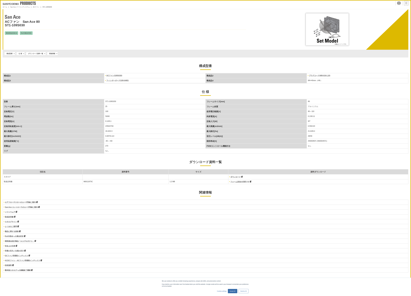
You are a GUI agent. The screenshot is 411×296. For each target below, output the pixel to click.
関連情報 (52, 53)
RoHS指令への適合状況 (14, 236)
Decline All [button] (243, 291)
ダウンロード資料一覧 (35, 53)
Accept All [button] (232, 291)
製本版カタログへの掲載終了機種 (18, 270)
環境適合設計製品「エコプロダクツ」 (19, 241)
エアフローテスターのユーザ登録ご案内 (20, 202)
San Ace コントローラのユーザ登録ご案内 (21, 207)
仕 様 (20, 53)
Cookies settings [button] (222, 291)
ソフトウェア (10, 212)
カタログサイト (11, 222)
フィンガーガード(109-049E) (117, 80)
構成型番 (10, 53)
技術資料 (8, 265)
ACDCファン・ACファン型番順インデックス (22, 260)
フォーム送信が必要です (239, 182)
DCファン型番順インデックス (16, 256)
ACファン (36, 7)
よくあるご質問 (11, 226)
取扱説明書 (9, 217)
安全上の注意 (10, 246)
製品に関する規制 (12, 231)
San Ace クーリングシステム (20, 7)
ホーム (5, 7)
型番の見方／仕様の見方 (14, 251)
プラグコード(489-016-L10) (319, 75)
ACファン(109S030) (114, 75)
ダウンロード (235, 177)
